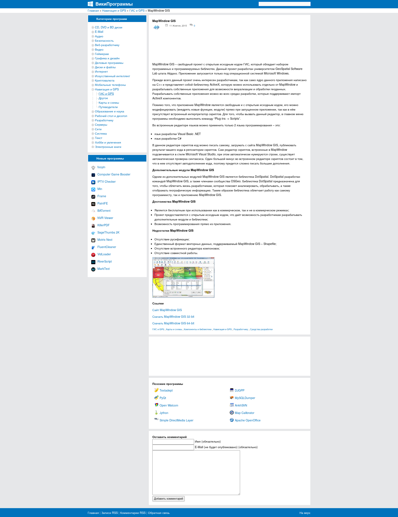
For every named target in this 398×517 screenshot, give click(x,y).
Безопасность (104, 40)
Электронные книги (108, 147)
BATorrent (103, 210)
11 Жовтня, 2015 (178, 25)
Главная (93, 10)
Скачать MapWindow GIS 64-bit (173, 323)
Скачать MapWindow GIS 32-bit (173, 316)
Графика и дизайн (107, 58)
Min (99, 189)
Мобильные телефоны (110, 85)
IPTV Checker (106, 181)
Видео (99, 49)
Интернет (101, 71)
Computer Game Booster (113, 174)
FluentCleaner (106, 247)
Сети (98, 129)
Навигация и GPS (114, 10)
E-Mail (99, 31)
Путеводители (108, 107)
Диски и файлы (105, 67)
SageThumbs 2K (108, 232)
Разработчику (104, 120)
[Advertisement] (229, 48)
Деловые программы (109, 63)
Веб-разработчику (107, 45)
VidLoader (104, 254)
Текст (98, 138)
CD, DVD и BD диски (108, 27)
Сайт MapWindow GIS (167, 310)
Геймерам (102, 54)
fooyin (101, 167)
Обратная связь (158, 513)
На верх (305, 513)
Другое (103, 98)
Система (101, 133)
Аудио (99, 36)
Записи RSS (109, 513)
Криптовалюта (104, 80)
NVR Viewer (105, 218)
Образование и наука (109, 111)
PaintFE (102, 203)
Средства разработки (261, 329)
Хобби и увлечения (108, 142)
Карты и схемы (109, 102)
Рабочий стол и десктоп (111, 116)
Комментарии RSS (133, 513)
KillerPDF (103, 225)
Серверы (101, 124)
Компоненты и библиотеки (197, 329)
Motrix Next (104, 239)
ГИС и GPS (136, 10)
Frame (101, 196)
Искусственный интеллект (112, 76)
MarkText (103, 268)
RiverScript (104, 261)
